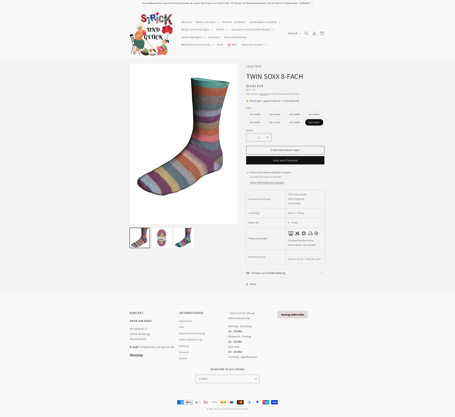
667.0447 (257, 123)
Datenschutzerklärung (192, 333)
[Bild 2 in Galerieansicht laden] (162, 238)
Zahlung (184, 346)
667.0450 (314, 122)
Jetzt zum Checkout (285, 160)
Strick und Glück (221, 409)
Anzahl (249, 130)
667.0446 (316, 115)
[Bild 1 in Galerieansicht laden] (140, 238)
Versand (264, 94)
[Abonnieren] (255, 379)
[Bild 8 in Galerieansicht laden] (183, 238)
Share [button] (253, 284)
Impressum (185, 321)
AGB (181, 327)
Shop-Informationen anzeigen (267, 182)
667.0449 (296, 123)
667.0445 (296, 115)
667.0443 (257, 115)
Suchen (183, 358)
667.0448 (277, 123)
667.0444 (277, 115)
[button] (207, 22)
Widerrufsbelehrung (190, 339)
